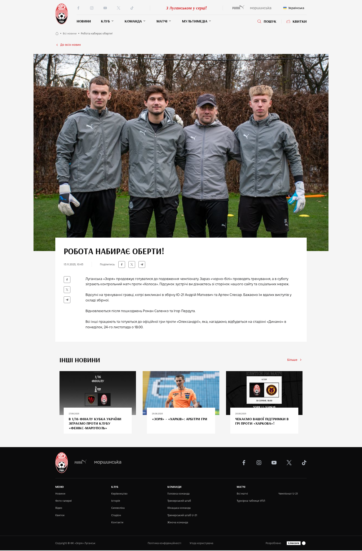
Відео (58, 508)
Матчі (161, 21)
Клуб (105, 21)
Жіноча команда (177, 522)
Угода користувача (201, 543)
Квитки (300, 21)
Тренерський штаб (179, 500)
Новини (84, 21)
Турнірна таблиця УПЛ (251, 500)
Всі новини (70, 33)
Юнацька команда (179, 508)
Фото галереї (63, 500)
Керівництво (119, 493)
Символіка (118, 508)
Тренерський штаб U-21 (182, 515)
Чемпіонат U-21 (288, 493)
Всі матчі (242, 493)
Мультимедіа (194, 21)
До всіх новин (70, 44)
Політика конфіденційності (164, 543)
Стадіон (116, 515)
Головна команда (178, 493)
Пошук (270, 21)
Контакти (117, 522)
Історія (115, 500)
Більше (292, 359)
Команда (133, 21)
